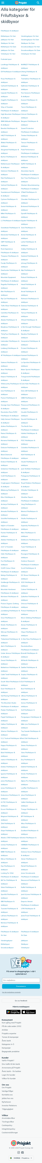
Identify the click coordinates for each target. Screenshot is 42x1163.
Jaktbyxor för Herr (7, 40)
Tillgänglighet (7, 1109)
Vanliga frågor (7, 1091)
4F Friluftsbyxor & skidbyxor (11, 355)
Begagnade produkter (10, 1051)
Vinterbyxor (25, 948)
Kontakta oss (7, 1095)
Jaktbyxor (24, 941)
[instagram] (18, 1152)
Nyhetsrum (6, 1102)
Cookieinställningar (10, 1132)
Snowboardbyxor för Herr (30, 47)
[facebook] (22, 1152)
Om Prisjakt (6, 1087)
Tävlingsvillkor (8, 1122)
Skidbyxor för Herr (7, 43)
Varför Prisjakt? (8, 1060)
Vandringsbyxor (6, 941)
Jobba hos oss (7, 1098)
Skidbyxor (24, 944)
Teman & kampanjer (10, 1037)
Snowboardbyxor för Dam (30, 50)
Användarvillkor (8, 1118)
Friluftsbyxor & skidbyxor (10, 31)
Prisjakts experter (9, 1033)
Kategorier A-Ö (8, 1044)
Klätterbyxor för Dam (8, 47)
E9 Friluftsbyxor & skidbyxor (11, 72)
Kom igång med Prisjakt (11, 1022)
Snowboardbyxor (7, 948)
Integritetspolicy (8, 1129)
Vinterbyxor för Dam (28, 54)
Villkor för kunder (9, 1078)
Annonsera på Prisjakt (11, 1068)
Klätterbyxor (5, 944)
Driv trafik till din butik (11, 1064)
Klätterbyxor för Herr (8, 36)
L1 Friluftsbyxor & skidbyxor (11, 221)
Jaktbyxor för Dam (7, 50)
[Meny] (3, 3)
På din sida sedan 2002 (11, 1026)
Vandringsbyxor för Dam (30, 40)
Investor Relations (9, 1105)
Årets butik (6, 1040)
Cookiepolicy (7, 1125)
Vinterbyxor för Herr (8, 54)
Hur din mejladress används (11, 992)
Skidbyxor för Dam (28, 43)
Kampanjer (6, 1048)
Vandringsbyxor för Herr (30, 36)
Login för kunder (8, 1075)
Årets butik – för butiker (11, 1071)
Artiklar (5, 1030)
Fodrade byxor (6, 59)
